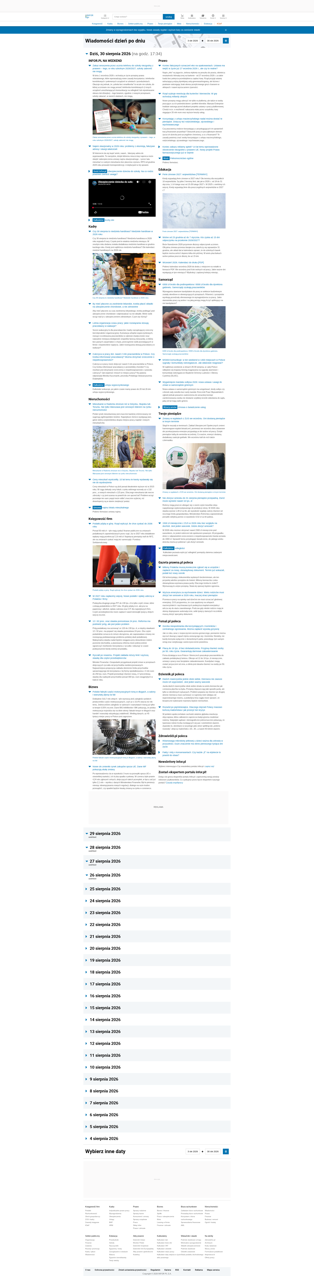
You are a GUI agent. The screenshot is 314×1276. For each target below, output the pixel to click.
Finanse (208, 1216)
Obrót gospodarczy (92, 1216)
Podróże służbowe (188, 1249)
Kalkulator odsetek (164, 1249)
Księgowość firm (100, 519)
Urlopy (111, 1219)
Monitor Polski (138, 1243)
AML (182, 1225)
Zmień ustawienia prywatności (132, 1270)
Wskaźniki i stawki (189, 1236)
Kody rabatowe (210, 1246)
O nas (87, 1270)
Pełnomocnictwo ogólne (181, 158)
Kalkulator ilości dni (164, 1243)
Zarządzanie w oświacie (118, 1252)
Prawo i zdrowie (139, 1228)
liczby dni (109, 220)
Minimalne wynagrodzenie (191, 1243)
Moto (179, 24)
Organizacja (90, 1240)
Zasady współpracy (174, 783)
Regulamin (155, 1270)
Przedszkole (114, 1240)
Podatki (88, 1211)
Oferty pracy (209, 1257)
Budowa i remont (211, 1219)
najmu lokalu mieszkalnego (115, 507)
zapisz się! (209, 766)
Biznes (120, 24)
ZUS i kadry (89, 1219)
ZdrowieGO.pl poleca (172, 736)
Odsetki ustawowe (188, 1252)
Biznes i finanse (163, 1211)
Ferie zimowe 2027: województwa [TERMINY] (185, 174)
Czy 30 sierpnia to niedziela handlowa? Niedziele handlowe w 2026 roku (121, 298)
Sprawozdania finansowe (190, 1222)
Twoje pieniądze (165, 24)
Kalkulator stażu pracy (165, 1252)
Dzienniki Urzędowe (140, 1246)
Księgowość (97, 24)
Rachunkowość (91, 1213)
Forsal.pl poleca (169, 621)
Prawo (150, 24)
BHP (111, 1222)
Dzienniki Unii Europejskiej (143, 1249)
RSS (177, 1270)
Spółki (159, 1213)
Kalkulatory (162, 1236)
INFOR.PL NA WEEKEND (105, 60)
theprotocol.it (210, 1255)
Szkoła (111, 1243)
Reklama (199, 1270)
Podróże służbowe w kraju (191, 1240)
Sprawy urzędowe (140, 1219)
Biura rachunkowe (189, 1207)
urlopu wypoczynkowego (117, 385)
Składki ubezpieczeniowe (190, 1246)
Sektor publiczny (135, 24)
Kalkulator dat (162, 1240)
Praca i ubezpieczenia (165, 1216)
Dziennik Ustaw (139, 1240)
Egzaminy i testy (115, 1249)
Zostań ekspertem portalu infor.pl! (182, 772)
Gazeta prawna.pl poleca (175, 562)
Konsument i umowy (141, 1216)
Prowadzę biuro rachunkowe (192, 1213)
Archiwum (208, 1243)
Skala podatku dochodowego (192, 1255)
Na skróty (209, 1236)
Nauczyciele (113, 1246)
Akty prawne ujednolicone (143, 1252)
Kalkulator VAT (162, 1246)
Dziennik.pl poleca (171, 674)
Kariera (167, 1270)
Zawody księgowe (92, 1222)
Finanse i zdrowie (164, 1225)
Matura (112, 1255)
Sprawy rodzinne (139, 1211)
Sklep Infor (137, 1225)
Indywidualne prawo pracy (119, 1211)
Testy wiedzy (114, 1260)
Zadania (88, 1246)
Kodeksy (136, 1255)
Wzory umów (210, 1249)
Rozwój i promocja (92, 1249)
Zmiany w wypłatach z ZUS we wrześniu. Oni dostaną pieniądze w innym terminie (194, 492)
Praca (135, 1222)
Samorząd (165, 279)
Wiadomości (209, 1211)
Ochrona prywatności (104, 1270)
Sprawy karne (138, 1213)
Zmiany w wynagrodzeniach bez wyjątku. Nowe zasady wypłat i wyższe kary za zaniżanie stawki (153, 30)
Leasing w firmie (163, 1222)
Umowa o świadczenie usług (192, 407)
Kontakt (187, 1270)
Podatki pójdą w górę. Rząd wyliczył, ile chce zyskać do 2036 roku (118, 590)
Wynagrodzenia (115, 1213)
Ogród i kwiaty (210, 1222)
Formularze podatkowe (214, 1252)
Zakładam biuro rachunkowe (192, 1211)
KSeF (219, 24)
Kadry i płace (90, 1252)
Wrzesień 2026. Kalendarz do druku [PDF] (183, 262)
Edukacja (208, 24)
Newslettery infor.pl (172, 761)
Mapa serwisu (213, 1270)
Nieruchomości (192, 24)
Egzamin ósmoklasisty (117, 1257)
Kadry (110, 24)
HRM (111, 1225)
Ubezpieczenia (115, 1216)
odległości (180, 548)
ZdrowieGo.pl (210, 1240)
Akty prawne (138, 1236)
